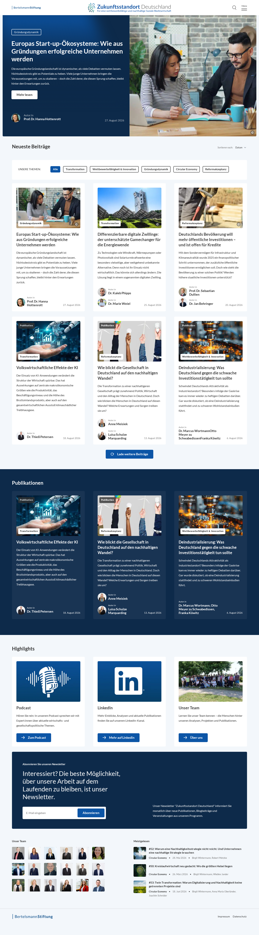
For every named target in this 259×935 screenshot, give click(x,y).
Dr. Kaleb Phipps (119, 293)
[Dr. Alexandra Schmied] (34, 885)
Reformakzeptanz (192, 223)
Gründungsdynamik (26, 32)
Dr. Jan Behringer (201, 304)
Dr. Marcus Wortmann (194, 431)
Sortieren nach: (225, 147)
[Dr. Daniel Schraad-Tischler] (50, 885)
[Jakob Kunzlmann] (18, 869)
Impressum (224, 916)
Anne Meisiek (118, 424)
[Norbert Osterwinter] (50, 869)
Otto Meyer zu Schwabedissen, (198, 607)
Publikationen (27, 483)
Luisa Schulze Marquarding (117, 436)
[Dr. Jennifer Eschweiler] (34, 853)
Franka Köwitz (210, 438)
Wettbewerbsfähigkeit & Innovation (203, 357)
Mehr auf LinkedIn (121, 737)
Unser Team (19, 841)
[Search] (234, 7)
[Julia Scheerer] (18, 885)
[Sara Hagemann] (82, 853)
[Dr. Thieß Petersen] (66, 869)
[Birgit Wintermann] (82, 885)
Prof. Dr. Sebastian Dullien (202, 292)
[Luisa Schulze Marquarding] (66, 885)
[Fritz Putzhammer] (98, 869)
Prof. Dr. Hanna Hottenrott (42, 119)
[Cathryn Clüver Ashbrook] (18, 853)
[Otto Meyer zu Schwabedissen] (34, 869)
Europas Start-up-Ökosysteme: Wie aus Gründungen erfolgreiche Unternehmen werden (67, 51)
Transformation (110, 223)
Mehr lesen (24, 95)
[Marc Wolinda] (98, 885)
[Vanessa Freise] (50, 853)
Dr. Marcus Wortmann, (195, 605)
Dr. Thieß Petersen (40, 437)
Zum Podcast (37, 737)
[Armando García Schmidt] (66, 853)
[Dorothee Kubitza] (98, 853)
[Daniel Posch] (82, 869)
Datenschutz (239, 916)
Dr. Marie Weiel (119, 304)
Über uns (196, 737)
